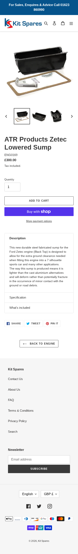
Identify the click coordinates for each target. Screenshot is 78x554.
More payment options (39, 221)
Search (12, 431)
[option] (22, 116)
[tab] (39, 238)
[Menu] (71, 23)
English (27, 494)
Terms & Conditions (21, 410)
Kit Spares (43, 541)
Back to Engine (42, 343)
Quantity (9, 179)
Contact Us (15, 379)
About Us (14, 389)
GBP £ (48, 494)
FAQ (11, 400)
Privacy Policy (17, 421)
